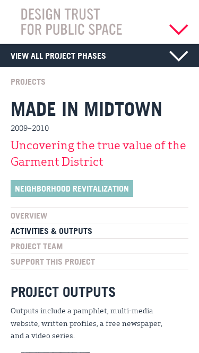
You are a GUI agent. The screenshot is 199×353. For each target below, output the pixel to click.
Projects (28, 81)
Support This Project (53, 261)
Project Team (37, 246)
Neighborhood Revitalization (72, 188)
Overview (29, 215)
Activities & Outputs (51, 230)
